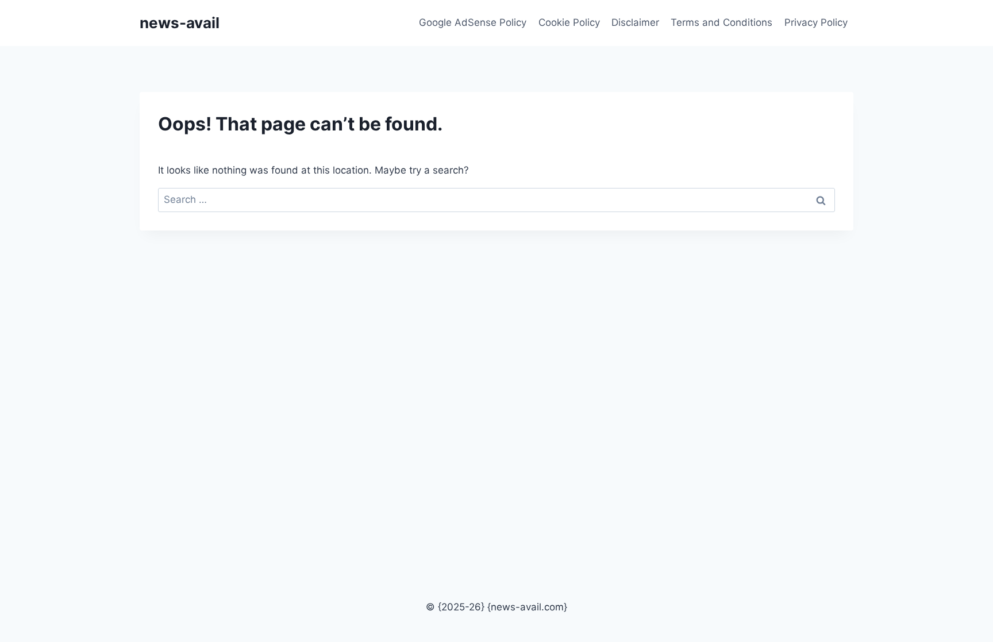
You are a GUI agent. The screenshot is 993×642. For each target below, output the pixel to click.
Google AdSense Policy (472, 22)
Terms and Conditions (721, 22)
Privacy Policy (816, 22)
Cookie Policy (569, 22)
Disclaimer (635, 22)
